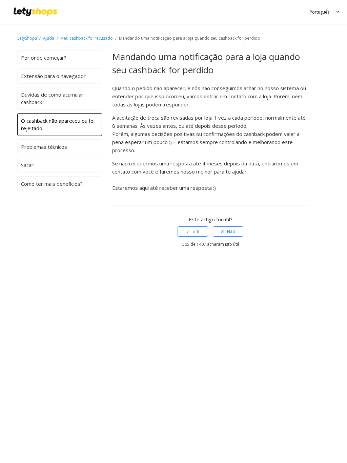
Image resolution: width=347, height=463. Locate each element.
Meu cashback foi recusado (86, 38)
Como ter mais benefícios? (52, 183)
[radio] (193, 231)
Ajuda (49, 38)
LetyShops (27, 38)
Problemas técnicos (44, 146)
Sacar (27, 165)
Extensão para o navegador (53, 76)
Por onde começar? (43, 57)
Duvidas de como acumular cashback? (52, 98)
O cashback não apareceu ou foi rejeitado (58, 124)
